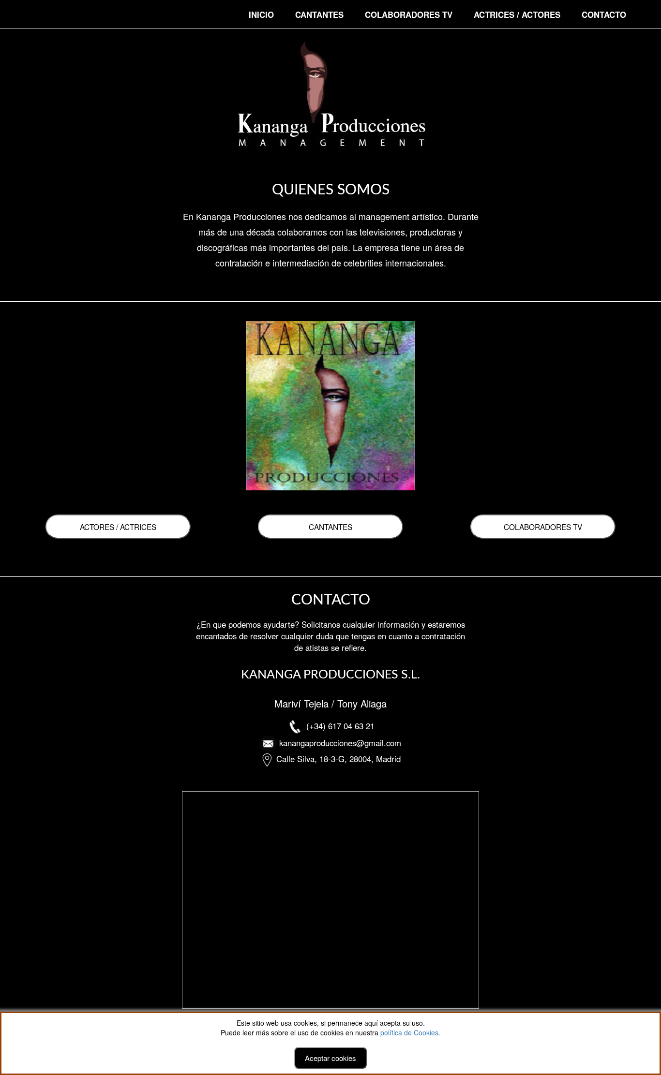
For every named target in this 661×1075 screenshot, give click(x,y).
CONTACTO (604, 14)
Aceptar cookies (330, 1058)
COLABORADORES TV (408, 14)
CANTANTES (319, 14)
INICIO (261, 14)
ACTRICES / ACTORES (517, 14)
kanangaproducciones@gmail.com (340, 743)
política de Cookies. (410, 1032)
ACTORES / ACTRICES (118, 526)
